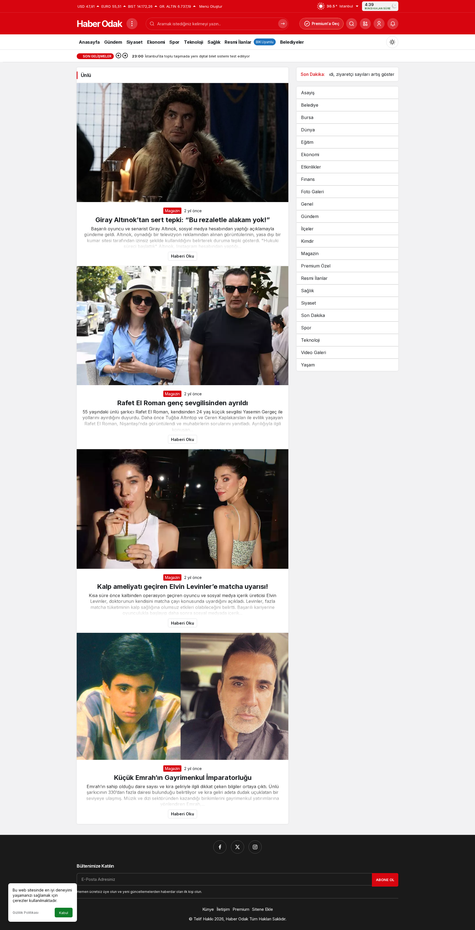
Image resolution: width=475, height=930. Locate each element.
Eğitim (307, 142)
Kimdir (307, 241)
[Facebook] (220, 847)
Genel (307, 204)
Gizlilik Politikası (25, 912)
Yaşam (308, 365)
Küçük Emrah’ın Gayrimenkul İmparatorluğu (183, 778)
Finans (308, 179)
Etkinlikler (311, 167)
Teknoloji (310, 340)
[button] (365, 23)
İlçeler (307, 228)
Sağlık (307, 290)
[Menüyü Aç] (131, 23)
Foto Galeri (312, 191)
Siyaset (308, 303)
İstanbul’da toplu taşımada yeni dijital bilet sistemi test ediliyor (366, 74)
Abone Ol (385, 879)
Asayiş (307, 92)
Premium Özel (315, 266)
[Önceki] (118, 56)
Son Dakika (313, 315)
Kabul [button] (63, 913)
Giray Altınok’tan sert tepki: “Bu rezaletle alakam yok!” (182, 220)
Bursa (307, 117)
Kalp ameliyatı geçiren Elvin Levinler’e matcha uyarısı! (182, 586)
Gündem (310, 216)
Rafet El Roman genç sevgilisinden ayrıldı (182, 403)
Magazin (172, 210)
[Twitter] (237, 847)
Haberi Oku (182, 256)
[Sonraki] (125, 56)
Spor (306, 327)
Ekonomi (310, 154)
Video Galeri (313, 352)
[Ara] (351, 23)
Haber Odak (99, 23)
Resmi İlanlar (314, 278)
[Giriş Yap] (379, 23)
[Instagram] (255, 847)
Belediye (309, 105)
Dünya (308, 130)
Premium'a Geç (325, 23)
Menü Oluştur (210, 6)
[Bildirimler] (392, 23)
